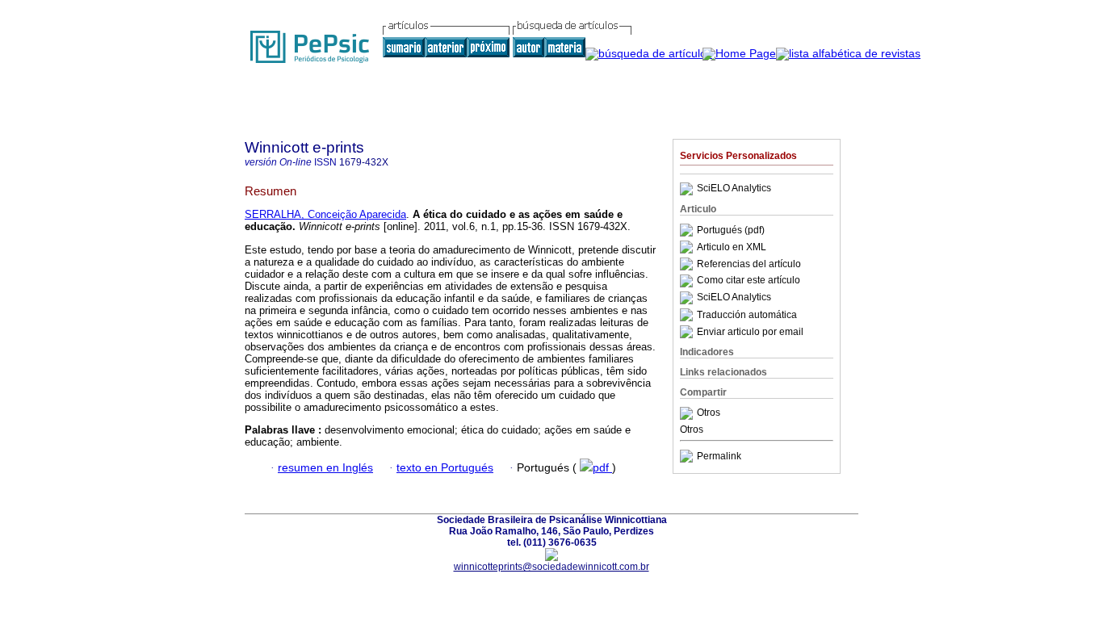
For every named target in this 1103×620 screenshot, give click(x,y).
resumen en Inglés (325, 468)
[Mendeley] (688, 413)
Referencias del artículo (749, 264)
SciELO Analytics (734, 189)
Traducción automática (747, 314)
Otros (708, 413)
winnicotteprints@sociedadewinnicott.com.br (551, 566)
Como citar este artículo (748, 281)
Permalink (719, 456)
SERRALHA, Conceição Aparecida (325, 214)
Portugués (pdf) (731, 230)
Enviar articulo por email (750, 331)
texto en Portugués (444, 468)
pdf (602, 468)
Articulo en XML (731, 247)
